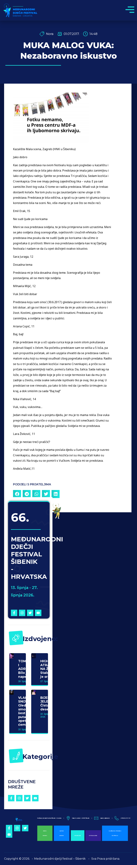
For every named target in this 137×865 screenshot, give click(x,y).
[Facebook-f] (14, 613)
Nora (50, 34)
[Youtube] (38, 613)
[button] (17, 494)
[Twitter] (30, 613)
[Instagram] (22, 613)
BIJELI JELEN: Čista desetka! (47, 703)
